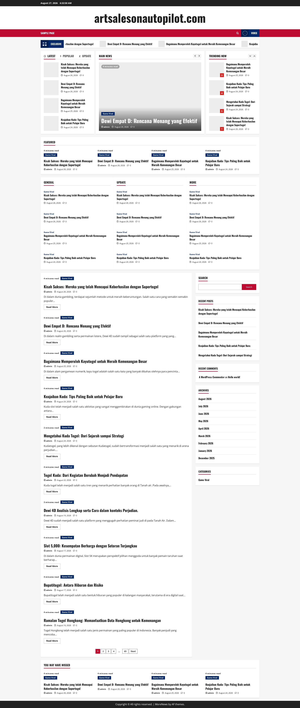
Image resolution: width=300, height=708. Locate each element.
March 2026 (204, 436)
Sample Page (47, 33)
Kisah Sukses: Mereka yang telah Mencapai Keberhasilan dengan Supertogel (51, 69)
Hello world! (234, 377)
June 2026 (203, 414)
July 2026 (203, 406)
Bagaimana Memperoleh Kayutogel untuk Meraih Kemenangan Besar (187, 44)
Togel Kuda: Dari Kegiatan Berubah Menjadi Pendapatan (86, 475)
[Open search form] (237, 33)
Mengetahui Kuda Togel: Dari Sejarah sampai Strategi (216, 105)
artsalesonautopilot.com (150, 17)
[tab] (49, 56)
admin (107, 127)
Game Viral (108, 113)
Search (203, 278)
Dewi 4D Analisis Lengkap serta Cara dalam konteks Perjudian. (91, 510)
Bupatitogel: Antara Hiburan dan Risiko (73, 585)
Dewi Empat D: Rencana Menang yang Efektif (116, 44)
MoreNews (161, 704)
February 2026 (205, 443)
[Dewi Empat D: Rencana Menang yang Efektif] (150, 96)
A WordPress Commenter (212, 377)
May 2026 (203, 421)
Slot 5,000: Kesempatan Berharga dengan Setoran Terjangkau (90, 545)
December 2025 (206, 458)
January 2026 (205, 451)
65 (125, 651)
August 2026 (205, 399)
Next (133, 651)
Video (254, 33)
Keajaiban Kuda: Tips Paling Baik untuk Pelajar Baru (262, 44)
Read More (53, 307)
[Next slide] (199, 56)
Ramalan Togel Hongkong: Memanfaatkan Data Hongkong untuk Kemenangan (102, 620)
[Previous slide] (195, 56)
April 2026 (203, 428)
